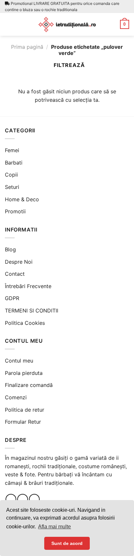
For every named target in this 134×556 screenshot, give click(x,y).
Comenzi (16, 397)
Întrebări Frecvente (28, 286)
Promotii (15, 211)
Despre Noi (19, 261)
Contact (15, 274)
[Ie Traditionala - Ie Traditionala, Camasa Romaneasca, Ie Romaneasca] (67, 24)
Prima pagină (27, 47)
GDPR (12, 298)
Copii (11, 174)
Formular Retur (23, 421)
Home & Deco (22, 199)
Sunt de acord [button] (67, 543)
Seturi (12, 187)
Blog (10, 249)
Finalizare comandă (29, 385)
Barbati (13, 162)
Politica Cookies (25, 323)
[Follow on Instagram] (22, 499)
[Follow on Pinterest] (34, 499)
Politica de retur (24, 409)
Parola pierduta (24, 373)
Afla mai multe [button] (54, 526)
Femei (12, 150)
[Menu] (9, 24)
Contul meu (19, 360)
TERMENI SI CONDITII (31, 310)
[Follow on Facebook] (11, 499)
